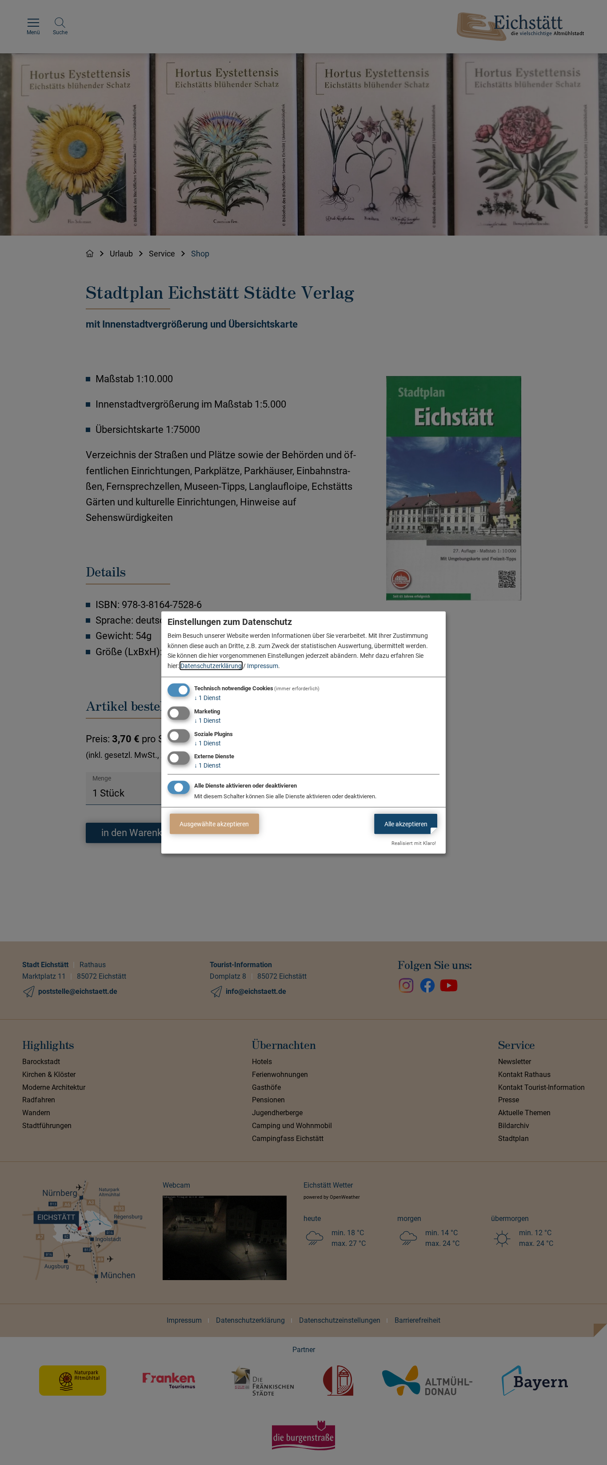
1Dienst (207, 697)
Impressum (262, 665)
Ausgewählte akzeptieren (214, 823)
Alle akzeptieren (405, 823)
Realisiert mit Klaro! (413, 843)
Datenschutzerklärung (211, 665)
